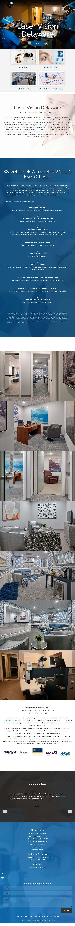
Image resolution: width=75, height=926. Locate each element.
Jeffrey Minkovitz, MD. (45, 120)
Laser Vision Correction (9, 23)
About (3, 20)
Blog (3, 38)
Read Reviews (51, 67)
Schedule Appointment (51, 89)
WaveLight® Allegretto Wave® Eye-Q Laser (15, 27)
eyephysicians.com (9, 720)
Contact (4, 42)
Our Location (24, 89)
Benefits (4, 34)
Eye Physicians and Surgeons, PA (41, 125)
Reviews (4, 31)
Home (3, 16)
